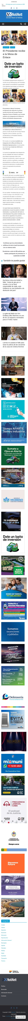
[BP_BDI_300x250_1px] (14, 62)
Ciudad (3, 925)
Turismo (3, 961)
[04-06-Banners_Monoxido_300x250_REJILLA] (13, 710)
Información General (6, 940)
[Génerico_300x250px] (13, 357)
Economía (4, 989)
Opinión (3, 945)
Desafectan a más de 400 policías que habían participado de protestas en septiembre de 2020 (14, 254)
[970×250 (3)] (14, 122)
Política (12, 47)
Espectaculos (4, 937)
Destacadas (6, 47)
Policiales (3, 948)
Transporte (4, 958)
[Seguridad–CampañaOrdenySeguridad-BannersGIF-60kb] (13, 776)
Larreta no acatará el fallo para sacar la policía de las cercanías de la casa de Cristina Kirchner (14, 345)
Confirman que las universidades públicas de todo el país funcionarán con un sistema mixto (14, 245)
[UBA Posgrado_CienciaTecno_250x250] (11, 512)
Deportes (3, 930)
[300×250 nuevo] (13, 623)
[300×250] (13, 379)
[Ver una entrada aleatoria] (25, 24)
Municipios (3, 943)
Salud (2, 953)
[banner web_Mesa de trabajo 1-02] (14, 826)
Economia (3, 932)
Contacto (3, 996)
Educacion (3, 935)
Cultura (3, 927)
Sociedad (3, 955)
